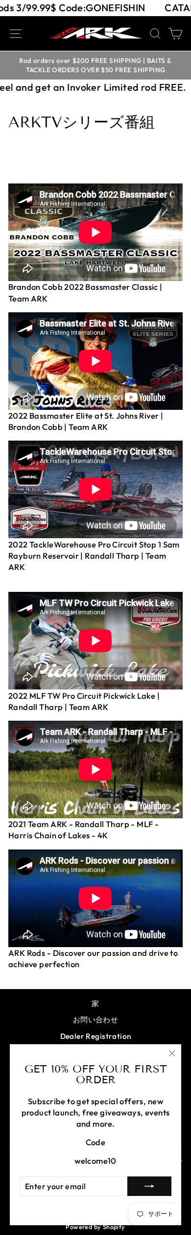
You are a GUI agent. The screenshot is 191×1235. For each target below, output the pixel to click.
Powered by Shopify (95, 1227)
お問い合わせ (95, 1019)
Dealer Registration (95, 1036)
